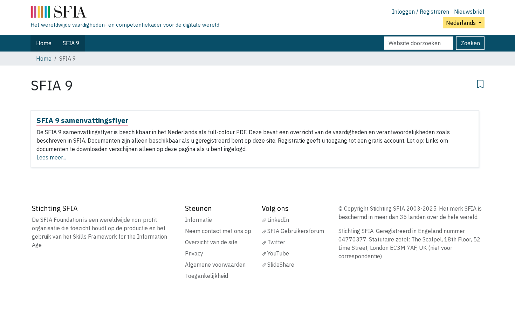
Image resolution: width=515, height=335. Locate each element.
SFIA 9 (71, 43)
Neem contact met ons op (218, 230)
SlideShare (280, 264)
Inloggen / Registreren (420, 11)
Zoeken (470, 43)
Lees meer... (51, 157)
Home (44, 43)
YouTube (278, 253)
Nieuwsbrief (469, 11)
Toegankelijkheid (206, 275)
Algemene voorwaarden (215, 264)
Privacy (194, 253)
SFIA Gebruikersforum (295, 230)
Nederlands (461, 22)
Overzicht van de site (211, 242)
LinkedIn (278, 219)
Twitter (276, 242)
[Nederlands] (124, 13)
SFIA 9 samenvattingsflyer (82, 120)
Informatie (198, 219)
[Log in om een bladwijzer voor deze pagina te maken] (480, 83)
